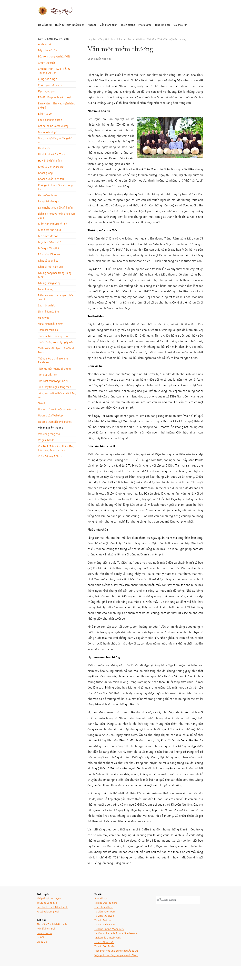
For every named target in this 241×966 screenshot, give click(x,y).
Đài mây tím (180, 24)
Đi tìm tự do (45, 113)
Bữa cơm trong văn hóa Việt (54, 56)
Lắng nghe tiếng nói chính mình (56, 207)
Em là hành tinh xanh (50, 120)
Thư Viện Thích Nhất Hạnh (52, 924)
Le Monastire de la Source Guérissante (115, 933)
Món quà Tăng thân (49, 248)
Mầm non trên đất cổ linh (52, 224)
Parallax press (44, 933)
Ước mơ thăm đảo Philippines (55, 421)
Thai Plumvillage (103, 907)
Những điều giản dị (49, 283)
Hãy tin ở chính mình (50, 160)
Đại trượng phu (46, 91)
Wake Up (42, 941)
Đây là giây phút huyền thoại (54, 97)
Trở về (41, 403)
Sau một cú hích (47, 305)
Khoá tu (92, 24)
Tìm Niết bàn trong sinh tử (53, 381)
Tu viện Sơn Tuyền (104, 946)
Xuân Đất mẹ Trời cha (50, 456)
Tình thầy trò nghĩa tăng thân (54, 387)
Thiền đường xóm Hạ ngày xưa (55, 342)
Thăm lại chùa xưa (48, 330)
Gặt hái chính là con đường (53, 126)
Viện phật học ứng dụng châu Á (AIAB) (116, 955)
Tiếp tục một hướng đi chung (54, 368)
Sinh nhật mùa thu (48, 311)
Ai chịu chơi (44, 44)
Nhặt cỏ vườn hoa (48, 260)
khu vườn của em (48, 195)
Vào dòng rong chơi (49, 434)
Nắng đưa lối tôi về (49, 254)
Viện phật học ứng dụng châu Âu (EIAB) (116, 950)
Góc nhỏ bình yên (48, 132)
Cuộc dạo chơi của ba (50, 85)
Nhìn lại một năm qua (50, 266)
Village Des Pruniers (105, 902)
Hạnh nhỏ (44, 148)
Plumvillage (100, 898)
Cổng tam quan (108, 24)
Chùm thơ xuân (47, 62)
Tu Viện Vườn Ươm (104, 911)
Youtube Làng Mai (47, 902)
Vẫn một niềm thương (50, 428)
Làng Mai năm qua (49, 201)
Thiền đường (128, 24)
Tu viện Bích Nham (104, 924)
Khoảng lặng (45, 173)
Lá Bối (40, 937)
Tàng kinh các (162, 24)
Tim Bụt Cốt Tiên (47, 375)
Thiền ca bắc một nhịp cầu (53, 336)
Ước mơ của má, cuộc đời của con (57, 409)
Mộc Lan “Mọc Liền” (49, 242)
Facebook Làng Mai (48, 911)
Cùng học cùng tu (48, 79)
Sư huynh (43, 318)
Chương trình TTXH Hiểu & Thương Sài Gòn (54, 70)
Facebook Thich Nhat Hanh (52, 907)
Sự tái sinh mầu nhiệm (50, 324)
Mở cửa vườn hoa (48, 236)
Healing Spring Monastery (109, 928)
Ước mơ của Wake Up (50, 415)
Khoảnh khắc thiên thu (51, 179)
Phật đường (144, 24)
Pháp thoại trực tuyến (49, 898)
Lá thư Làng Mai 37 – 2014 (53, 38)
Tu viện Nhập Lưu (104, 942)
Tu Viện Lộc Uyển (104, 915)
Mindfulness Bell (46, 928)
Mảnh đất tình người (49, 230)
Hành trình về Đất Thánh (52, 154)
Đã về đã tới (45, 24)
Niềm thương (45, 289)
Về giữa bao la (46, 440)
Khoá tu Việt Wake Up (50, 166)
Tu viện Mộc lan (103, 920)
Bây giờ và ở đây (47, 50)
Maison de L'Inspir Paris (107, 937)
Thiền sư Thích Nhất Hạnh (69, 24)
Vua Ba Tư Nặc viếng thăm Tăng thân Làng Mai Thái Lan (56, 448)
